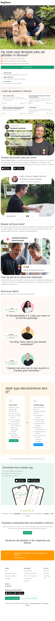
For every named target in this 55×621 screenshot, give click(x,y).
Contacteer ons (28, 578)
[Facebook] (5, 586)
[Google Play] (19, 168)
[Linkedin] (8, 586)
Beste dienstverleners (10, 573)
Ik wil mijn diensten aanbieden (29, 598)
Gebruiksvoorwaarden (35, 603)
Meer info (17, 437)
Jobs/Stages (47, 576)
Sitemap (27, 605)
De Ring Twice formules (30, 573)
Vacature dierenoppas (12, 87)
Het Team (46, 573)
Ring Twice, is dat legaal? (30, 576)
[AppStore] (6, 168)
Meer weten (27, 532)
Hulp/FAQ (26, 581)
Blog (6, 570)
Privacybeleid (45, 603)
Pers (45, 578)
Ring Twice (3, 87)
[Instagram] (10, 586)
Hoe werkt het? (28, 570)
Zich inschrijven (27, 67)
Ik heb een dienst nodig (12, 598)
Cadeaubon (8, 578)
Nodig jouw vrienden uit (11, 576)
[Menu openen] (52, 2)
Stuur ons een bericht (19, 557)
